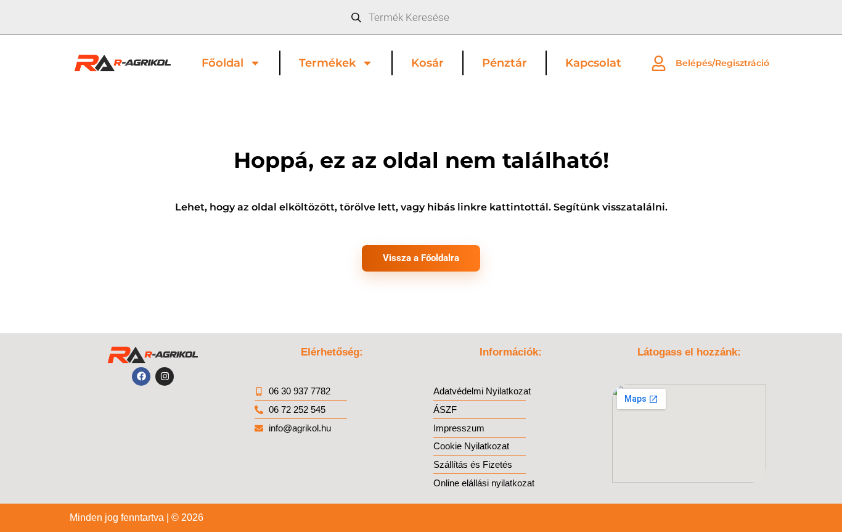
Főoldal (222, 63)
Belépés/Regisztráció (722, 63)
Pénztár (504, 63)
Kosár (427, 63)
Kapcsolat (593, 63)
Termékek (327, 63)
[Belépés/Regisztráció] (658, 63)
